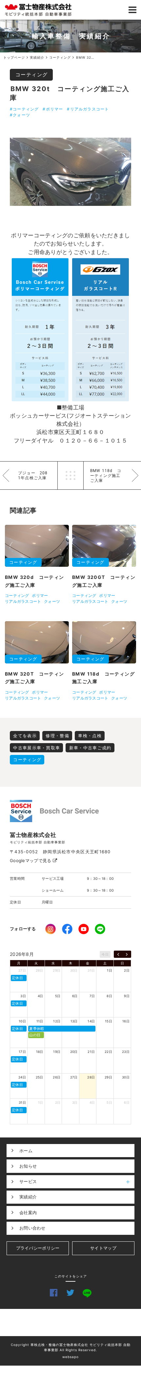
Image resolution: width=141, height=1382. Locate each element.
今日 (105, 954)
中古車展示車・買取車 (36, 747)
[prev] (118, 954)
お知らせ (28, 1166)
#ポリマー (53, 109)
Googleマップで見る (31, 860)
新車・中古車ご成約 (90, 747)
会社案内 (28, 1212)
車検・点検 (90, 735)
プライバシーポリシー (38, 1248)
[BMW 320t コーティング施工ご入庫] (70, 172)
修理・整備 (57, 735)
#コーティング (24, 109)
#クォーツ (20, 114)
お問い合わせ (32, 1228)
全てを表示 (25, 735)
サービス (28, 1181)
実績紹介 (28, 1196)
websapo (70, 1357)
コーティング (31, 74)
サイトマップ (103, 1248)
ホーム (25, 1150)
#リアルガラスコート (88, 109)
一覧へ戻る (70, 475)
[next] (126, 954)
